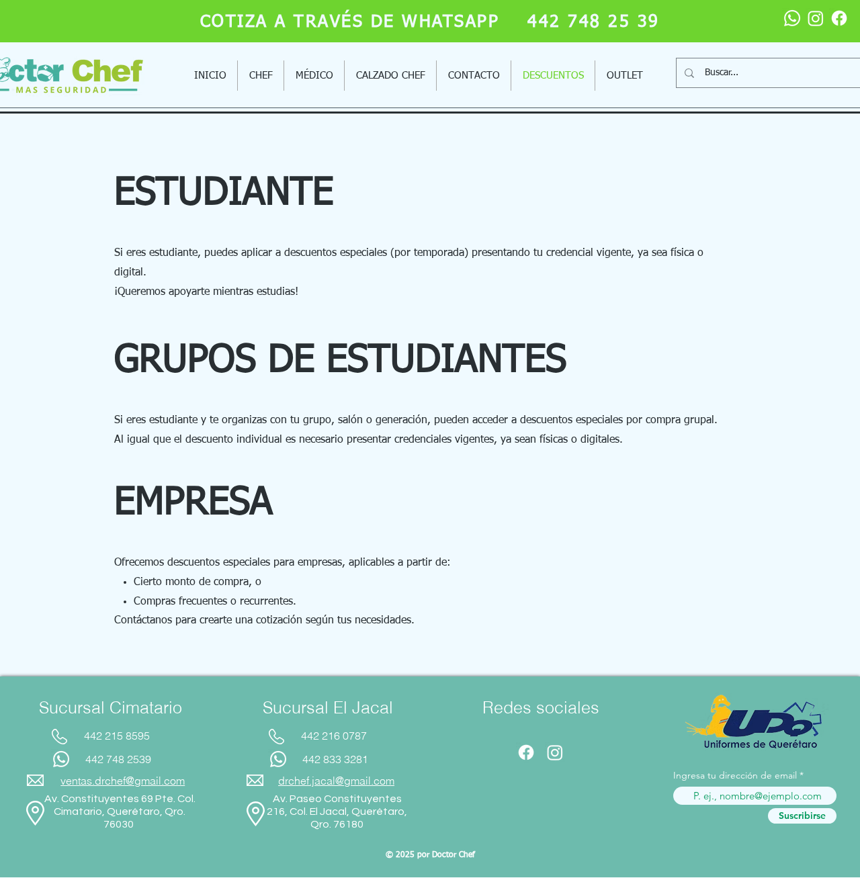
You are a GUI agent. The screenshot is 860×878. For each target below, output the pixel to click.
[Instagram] (816, 18)
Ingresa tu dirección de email (735, 775)
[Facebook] (839, 18)
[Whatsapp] (792, 18)
